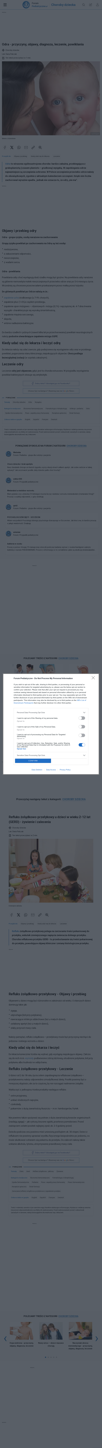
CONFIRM (33, 761)
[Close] (94, 678)
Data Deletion (37, 770)
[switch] (82, 718)
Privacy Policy (65, 770)
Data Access (51, 770)
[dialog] (51, 724)
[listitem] (51, 712)
